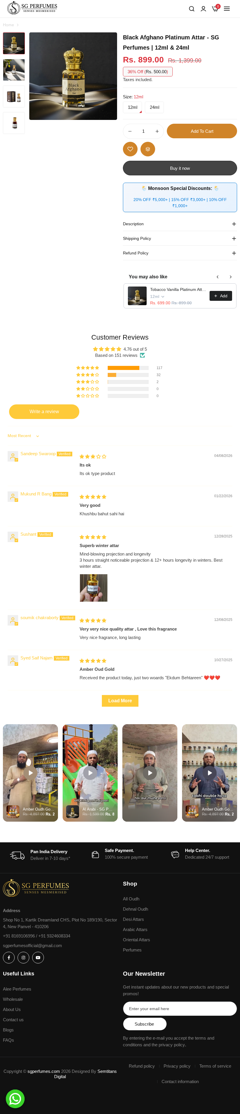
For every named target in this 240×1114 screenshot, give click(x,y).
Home (8, 24)
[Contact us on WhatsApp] (15, 1098)
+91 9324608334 (54, 935)
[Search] (192, 9)
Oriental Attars (136, 939)
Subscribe (144, 1024)
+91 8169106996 (19, 935)
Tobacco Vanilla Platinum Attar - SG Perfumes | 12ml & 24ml (178, 289)
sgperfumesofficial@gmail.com (32, 945)
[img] (93, 456)
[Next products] (230, 277)
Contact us (13, 1019)
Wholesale (13, 999)
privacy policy (172, 1044)
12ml (132, 107)
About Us (12, 1009)
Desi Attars (133, 919)
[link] (203, 9)
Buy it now (180, 168)
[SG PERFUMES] (32, 8)
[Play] (30, 773)
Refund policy (142, 1066)
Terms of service (215, 1066)
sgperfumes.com (44, 1071)
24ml (154, 107)
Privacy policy (177, 1066)
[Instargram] (23, 957)
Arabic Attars (135, 929)
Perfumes (132, 949)
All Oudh (131, 898)
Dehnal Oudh (135, 909)
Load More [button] (120, 700)
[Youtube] (38, 957)
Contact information (180, 1081)
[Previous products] (217, 277)
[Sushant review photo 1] (94, 588)
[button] (88, 368)
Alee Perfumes (17, 988)
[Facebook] (9, 957)
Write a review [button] (44, 411)
